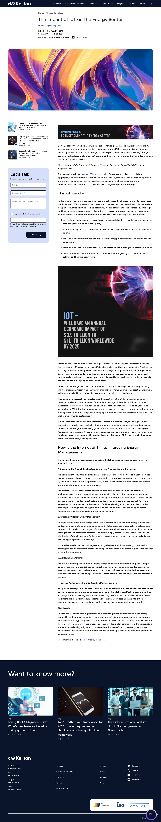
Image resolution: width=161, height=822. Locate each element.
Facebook (129, 779)
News (102, 771)
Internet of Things (88, 174)
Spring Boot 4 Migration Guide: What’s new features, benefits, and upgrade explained (33, 125)
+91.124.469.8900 (14, 775)
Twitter (129, 770)
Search (151, 4)
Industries (93, 3)
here (102, 639)
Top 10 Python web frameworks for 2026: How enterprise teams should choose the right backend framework (33, 140)
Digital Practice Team (59, 37)
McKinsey (76, 405)
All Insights (51, 13)
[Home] (19, 3)
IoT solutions (88, 639)
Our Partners (107, 3)
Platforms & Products (74, 3)
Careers (132, 3)
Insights (120, 3)
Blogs (60, 13)
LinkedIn (129, 766)
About (142, 3)
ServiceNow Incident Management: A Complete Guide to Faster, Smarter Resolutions (33, 153)
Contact (103, 783)
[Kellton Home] (32, 758)
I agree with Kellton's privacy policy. (27, 214)
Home (41, 13)
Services (57, 3)
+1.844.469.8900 (14, 768)
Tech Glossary (62, 788)
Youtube (129, 774)
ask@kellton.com (14, 789)
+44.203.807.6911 (14, 782)
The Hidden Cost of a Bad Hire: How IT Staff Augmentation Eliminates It (127, 726)
